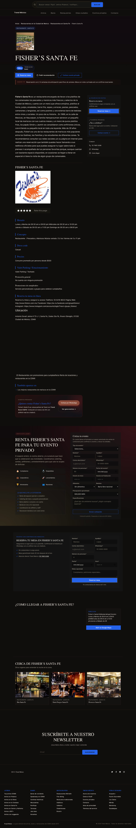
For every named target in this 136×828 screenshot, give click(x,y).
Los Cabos (112, 799)
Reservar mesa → (104, 111)
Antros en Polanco (10, 796)
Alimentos (76, 483)
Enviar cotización (95, 512)
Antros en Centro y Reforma (13, 808)
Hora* (97, 561)
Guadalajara (113, 808)
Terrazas (33, 808)
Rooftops (33, 805)
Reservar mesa (25, 75)
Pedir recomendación (47, 75)
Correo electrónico (78, 546)
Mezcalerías (34, 802)
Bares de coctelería (36, 794)
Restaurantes (65, 13)
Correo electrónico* (79, 460)
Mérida (111, 802)
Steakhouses (61, 808)
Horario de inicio (78, 476)
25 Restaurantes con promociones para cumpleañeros (37, 375)
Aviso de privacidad (89, 805)
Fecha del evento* (102, 468)
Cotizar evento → (104, 133)
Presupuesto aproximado (81, 491)
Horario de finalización (103, 476)
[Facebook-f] (116, 772)
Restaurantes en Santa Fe (60, 24)
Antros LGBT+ (9, 811)
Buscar (97, 4)
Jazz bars (33, 811)
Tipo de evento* (78, 445)
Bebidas (99, 483)
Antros (43, 13)
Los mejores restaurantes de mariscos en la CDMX (37, 390)
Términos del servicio (90, 808)
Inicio (17, 24)
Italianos (59, 805)
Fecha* (74, 561)
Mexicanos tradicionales (65, 799)
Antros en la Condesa (11, 802)
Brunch (59, 811)
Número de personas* (80, 468)
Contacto (114, 13)
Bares (53, 13)
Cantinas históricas (36, 799)
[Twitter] (112, 772)
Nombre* (76, 453)
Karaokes (33, 814)
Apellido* (99, 453)
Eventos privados (99, 13)
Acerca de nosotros (89, 794)
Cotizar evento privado (71, 75)
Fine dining (60, 796)
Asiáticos (60, 802)
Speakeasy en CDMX (37, 796)
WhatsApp (95, 149)
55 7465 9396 (96, 145)
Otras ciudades (82, 13)
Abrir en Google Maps (103, 628)
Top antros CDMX (10, 794)
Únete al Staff (87, 796)
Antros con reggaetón (11, 814)
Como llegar (96, 153)
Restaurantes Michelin (64, 794)
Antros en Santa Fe (10, 805)
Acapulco (112, 794)
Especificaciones (78, 498)
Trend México (20, 13)
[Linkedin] (120, 772)
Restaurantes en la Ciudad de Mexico (35, 24)
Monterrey (112, 805)
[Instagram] (124, 772)
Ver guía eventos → (69, 409)
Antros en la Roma (10, 799)
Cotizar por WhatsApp (69, 403)
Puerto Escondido (115, 796)
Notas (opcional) (77, 569)
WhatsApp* (100, 460)
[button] (48, 187)
